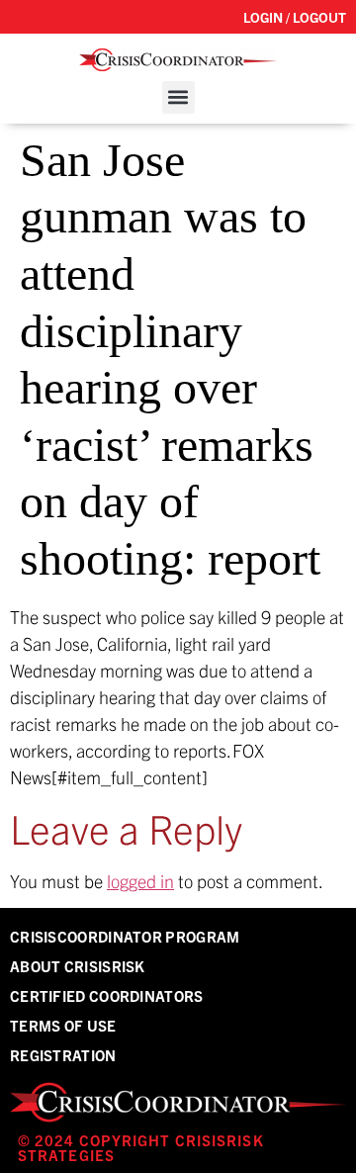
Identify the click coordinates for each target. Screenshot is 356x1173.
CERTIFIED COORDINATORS (107, 995)
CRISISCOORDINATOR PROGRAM (125, 936)
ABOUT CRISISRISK (77, 965)
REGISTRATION (63, 1054)
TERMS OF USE (63, 1025)
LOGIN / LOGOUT (294, 17)
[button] (178, 97)
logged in (140, 880)
